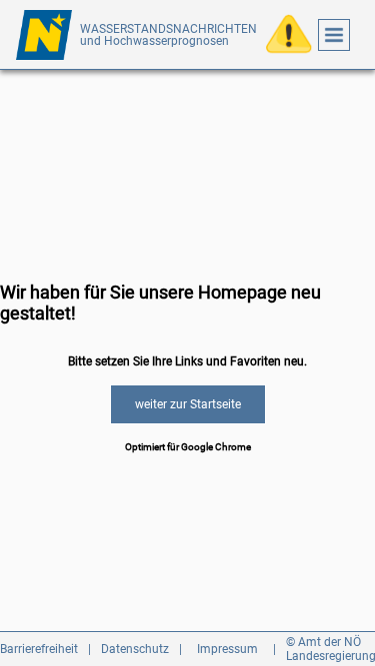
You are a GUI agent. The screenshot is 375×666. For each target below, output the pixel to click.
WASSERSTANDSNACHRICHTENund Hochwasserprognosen (168, 35)
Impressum (227, 649)
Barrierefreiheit (39, 649)
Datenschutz (135, 649)
